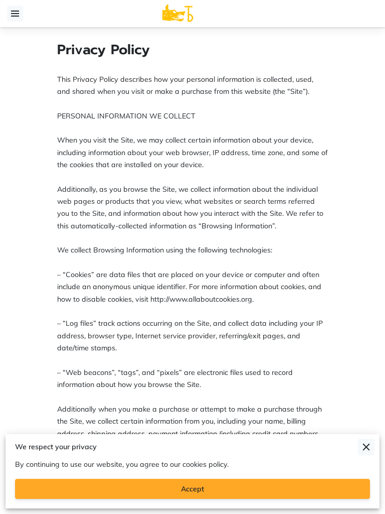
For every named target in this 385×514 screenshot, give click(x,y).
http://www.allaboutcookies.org (201, 299)
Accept (192, 488)
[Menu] (15, 14)
